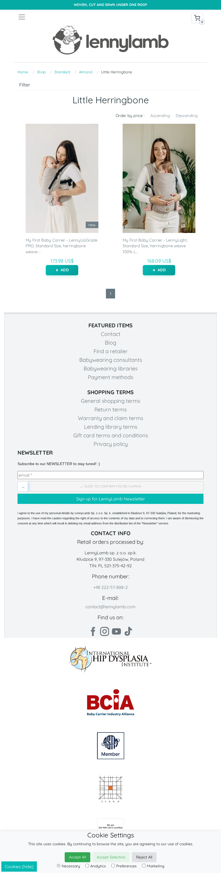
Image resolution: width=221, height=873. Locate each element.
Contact (110, 334)
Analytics (98, 866)
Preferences (126, 866)
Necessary (71, 866)
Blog (110, 342)
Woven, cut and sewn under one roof (110, 5)
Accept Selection (111, 857)
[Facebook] (92, 631)
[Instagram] (104, 631)
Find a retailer (111, 351)
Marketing (155, 866)
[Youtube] (116, 631)
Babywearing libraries (110, 368)
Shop (41, 72)
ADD (64, 269)
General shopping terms (110, 400)
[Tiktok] (128, 631)
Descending (187, 115)
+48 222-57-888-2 (110, 587)
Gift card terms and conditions (110, 435)
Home (23, 72)
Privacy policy (111, 444)
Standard (62, 72)
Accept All (77, 857)
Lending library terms (110, 426)
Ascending (160, 115)
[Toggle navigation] (64, 17)
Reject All (144, 857)
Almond (85, 72)
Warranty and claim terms (110, 418)
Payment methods (110, 377)
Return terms (110, 409)
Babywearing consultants (110, 359)
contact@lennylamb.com (110, 606)
